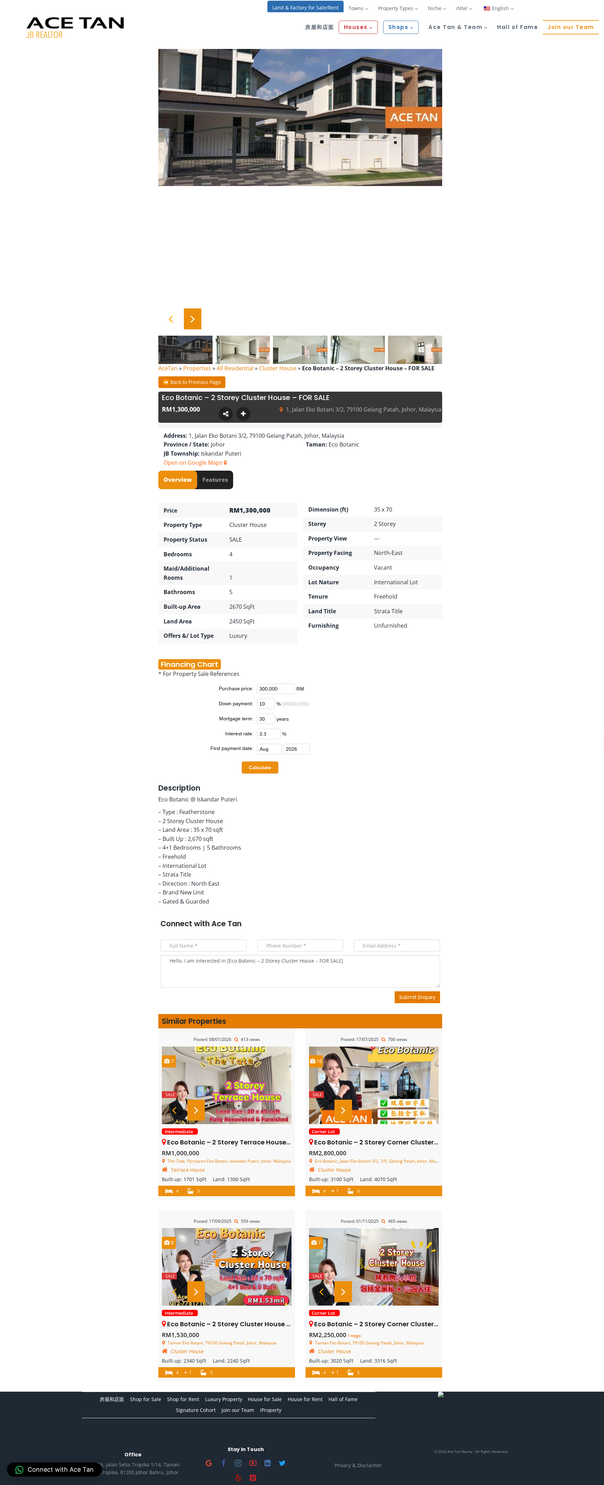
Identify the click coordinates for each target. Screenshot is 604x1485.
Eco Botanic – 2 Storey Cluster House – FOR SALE (244, 1324)
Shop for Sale (145, 1399)
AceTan (168, 368)
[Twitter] (282, 1463)
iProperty (270, 1410)
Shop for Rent (183, 1399)
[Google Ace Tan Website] (209, 1463)
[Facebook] (223, 1463)
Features (215, 480)
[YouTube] (253, 1463)
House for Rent (305, 1399)
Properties (197, 368)
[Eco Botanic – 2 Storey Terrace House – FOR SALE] (227, 1085)
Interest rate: (239, 733)
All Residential (235, 368)
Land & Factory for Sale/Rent (305, 7)
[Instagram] (238, 1463)
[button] (54, 1470)
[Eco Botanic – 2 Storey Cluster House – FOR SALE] (227, 1267)
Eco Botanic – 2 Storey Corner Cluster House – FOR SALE (402, 1142)
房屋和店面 (319, 27)
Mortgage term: (236, 718)
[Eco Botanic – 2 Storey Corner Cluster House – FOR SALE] (374, 1085)
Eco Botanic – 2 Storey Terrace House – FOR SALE (244, 1142)
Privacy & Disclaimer (358, 1465)
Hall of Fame (517, 27)
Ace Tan (226, 924)
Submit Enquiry (417, 997)
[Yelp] (238, 1477)
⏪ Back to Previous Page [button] (192, 382)
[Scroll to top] (587, 1468)
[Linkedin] (267, 1463)
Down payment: (236, 703)
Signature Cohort (196, 1410)
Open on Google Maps (194, 462)
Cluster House (277, 368)
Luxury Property (223, 1399)
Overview (178, 480)
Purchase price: (236, 688)
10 (318, 1061)
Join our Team (570, 27)
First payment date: (231, 748)
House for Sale (265, 1399)
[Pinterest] (253, 1477)
